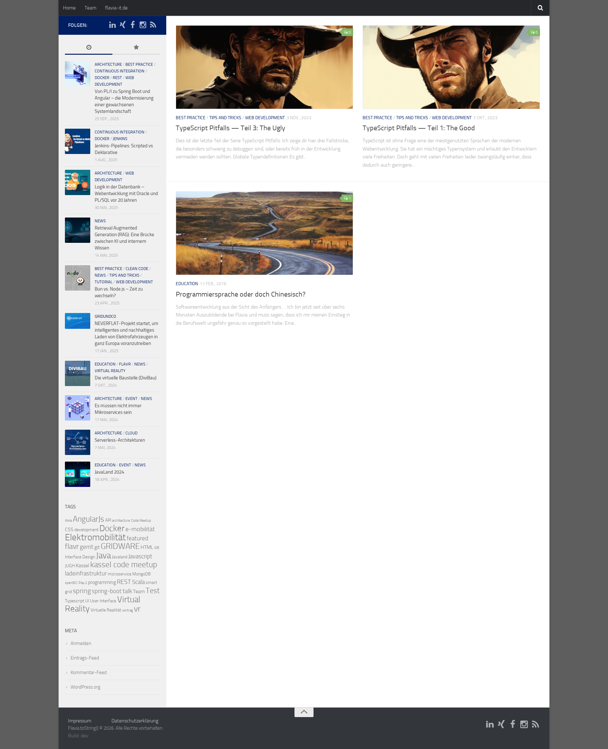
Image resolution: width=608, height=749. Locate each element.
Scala (138, 582)
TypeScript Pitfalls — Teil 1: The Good (419, 128)
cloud (131, 433)
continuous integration (119, 71)
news (100, 220)
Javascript (140, 556)
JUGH (70, 565)
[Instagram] (143, 25)
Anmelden (81, 643)
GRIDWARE (120, 546)
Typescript (74, 601)
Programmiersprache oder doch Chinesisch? (241, 294)
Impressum (79, 721)
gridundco (105, 316)
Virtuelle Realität (106, 610)
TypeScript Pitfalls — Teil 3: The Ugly (230, 128)
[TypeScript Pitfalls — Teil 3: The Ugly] (264, 67)
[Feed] (153, 25)
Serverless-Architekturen (120, 440)
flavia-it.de (116, 8)
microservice (119, 574)
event (131, 398)
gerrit (86, 546)
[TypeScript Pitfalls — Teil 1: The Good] (451, 67)
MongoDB (141, 574)
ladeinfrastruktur (86, 573)
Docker (111, 528)
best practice (191, 117)
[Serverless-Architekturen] (77, 442)
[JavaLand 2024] (77, 474)
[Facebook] (132, 25)
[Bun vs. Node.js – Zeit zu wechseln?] (77, 278)
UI (87, 601)
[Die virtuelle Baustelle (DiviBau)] (77, 373)
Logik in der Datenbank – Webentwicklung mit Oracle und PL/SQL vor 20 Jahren (126, 193)
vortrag (127, 610)
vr (137, 609)
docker (102, 77)
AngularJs (88, 519)
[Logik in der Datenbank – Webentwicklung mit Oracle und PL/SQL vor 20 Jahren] (77, 182)
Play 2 (83, 583)
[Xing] (122, 25)
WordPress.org (85, 687)
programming (102, 582)
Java (103, 555)
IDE (156, 548)
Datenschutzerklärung (134, 721)
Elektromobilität (95, 537)
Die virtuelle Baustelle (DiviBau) (125, 378)
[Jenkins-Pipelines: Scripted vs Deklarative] (77, 141)
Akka (68, 521)
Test (153, 590)
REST (117, 77)
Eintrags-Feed (85, 658)
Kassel (82, 565)
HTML (147, 547)
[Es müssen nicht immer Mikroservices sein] (77, 408)
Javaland (119, 557)
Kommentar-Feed (89, 672)
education (187, 283)
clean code (137, 268)
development (86, 529)
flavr (125, 364)
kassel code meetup (123, 564)
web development (265, 117)
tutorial (103, 281)
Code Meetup (141, 521)
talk (127, 591)
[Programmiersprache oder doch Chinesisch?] (264, 233)
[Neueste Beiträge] (88, 48)
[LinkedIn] (112, 25)
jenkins (120, 138)
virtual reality (110, 370)
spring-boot (107, 591)
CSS (69, 529)
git (97, 547)
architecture (108, 64)
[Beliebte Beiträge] (136, 48)
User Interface (103, 601)
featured (137, 538)
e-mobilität (140, 529)
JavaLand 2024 (109, 472)
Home (69, 8)
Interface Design (80, 557)
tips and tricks (225, 117)
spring (82, 591)
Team (90, 8)
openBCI (71, 583)
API (108, 520)
